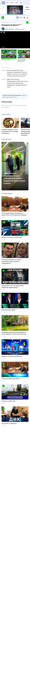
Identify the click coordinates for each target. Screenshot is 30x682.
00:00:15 (4, 70)
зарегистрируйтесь (11, 97)
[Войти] (24, 17)
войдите (24, 95)
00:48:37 (4, 79)
